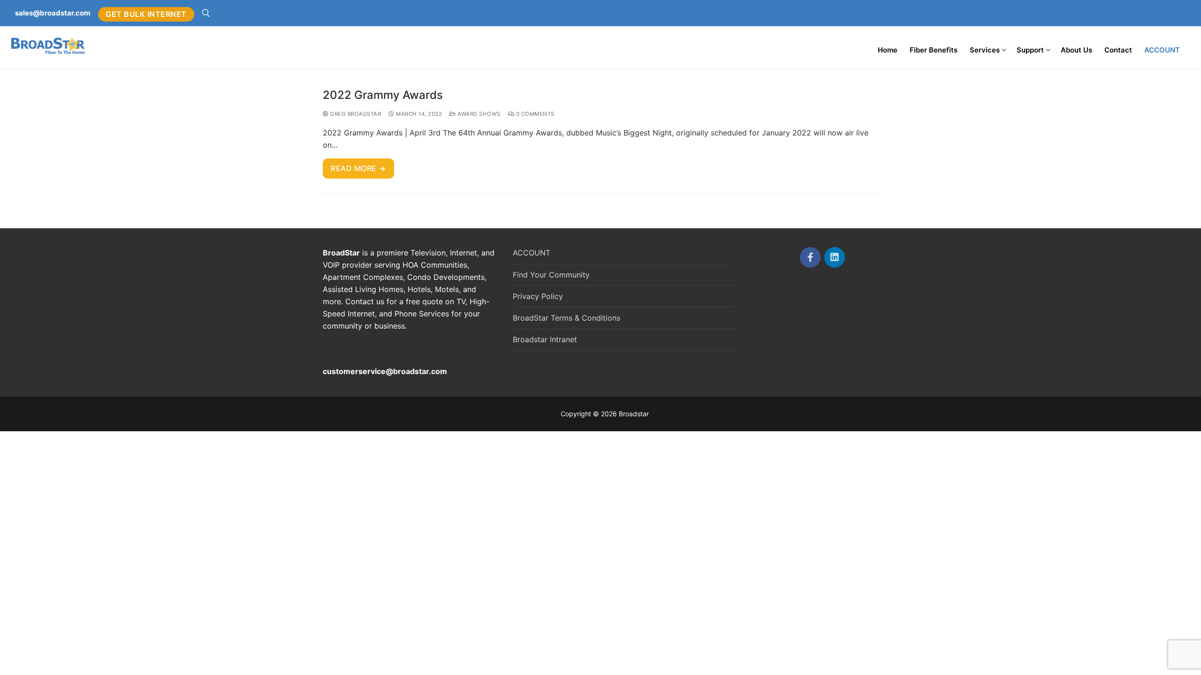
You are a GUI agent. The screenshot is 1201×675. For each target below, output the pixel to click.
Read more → (358, 168)
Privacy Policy (538, 296)
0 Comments (534, 114)
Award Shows (478, 114)
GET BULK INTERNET (146, 14)
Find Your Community (551, 274)
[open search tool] (206, 13)
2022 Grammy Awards (383, 95)
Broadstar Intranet (545, 339)
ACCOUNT (531, 252)
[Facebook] (810, 257)
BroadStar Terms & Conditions (566, 317)
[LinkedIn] (834, 257)
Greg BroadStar (354, 114)
